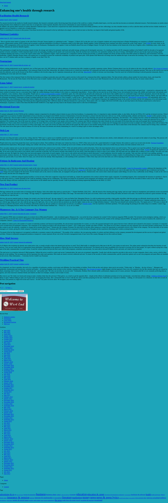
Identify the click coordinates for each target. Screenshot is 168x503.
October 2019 (8, 348)
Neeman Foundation (157, 143)
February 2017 (8, 397)
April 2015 (7, 428)
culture (59, 494)
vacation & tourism (28, 87)
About (6, 5)
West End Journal (5, 2)
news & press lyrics (24, 188)
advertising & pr (7, 494)
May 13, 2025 (8, 165)
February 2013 (8, 460)
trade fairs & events (24, 38)
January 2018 (8, 383)
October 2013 (8, 446)
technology (50, 500)
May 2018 (7, 377)
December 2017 (9, 384)
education (81, 494)
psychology (3, 500)
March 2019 (7, 360)
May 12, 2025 (8, 188)
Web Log (4, 130)
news (93, 497)
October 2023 (8, 339)
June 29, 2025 (8, 38)
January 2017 (8, 398)
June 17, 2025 (8, 87)
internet (32, 498)
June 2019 (7, 355)
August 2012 (8, 470)
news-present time (140, 498)
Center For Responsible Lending (50, 94)
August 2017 (8, 391)
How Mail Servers (9, 238)
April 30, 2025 (8, 242)
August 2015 (8, 421)
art (15, 495)
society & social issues (21, 500)
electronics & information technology (115, 494)
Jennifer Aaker (87, 204)
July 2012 (7, 472)
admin (2, 20)
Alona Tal (82, 170)
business (41, 494)
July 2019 (7, 353)
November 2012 (9, 465)
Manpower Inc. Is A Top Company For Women (23, 209)
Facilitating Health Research (14, 15)
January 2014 (8, 440)
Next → (9, 287)
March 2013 (7, 458)
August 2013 (8, 449)
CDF (1, 172)
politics (163, 498)
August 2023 (8, 341)
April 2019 (7, 358)
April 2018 (7, 379)
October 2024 (8, 337)
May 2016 (7, 407)
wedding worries (24, 264)
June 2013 (7, 453)
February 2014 (8, 439)
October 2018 (8, 369)
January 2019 (8, 364)
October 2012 (8, 467)
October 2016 (8, 404)
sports (45, 500)
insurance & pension (18, 497)
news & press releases (124, 498)
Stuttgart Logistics (9, 34)
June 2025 (7, 330)
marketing (77, 497)
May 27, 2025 (8, 134)
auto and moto (20, 494)
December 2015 (9, 414)
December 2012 (9, 463)
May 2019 (7, 357)
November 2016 (9, 402)
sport (42, 500)
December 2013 (9, 442)
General (14, 20)
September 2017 (9, 390)
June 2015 (7, 425)
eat (29, 65)
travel (20, 87)
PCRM (148, 43)
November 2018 (9, 367)
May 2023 (7, 343)
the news (58, 500)
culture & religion (65, 494)
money (86, 497)
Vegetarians (6, 61)
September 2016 (9, 405)
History (163, 494)
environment (128, 494)
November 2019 (9, 346)
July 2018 (7, 374)
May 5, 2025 (8, 214)
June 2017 (7, 395)
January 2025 (8, 336)
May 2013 (7, 454)
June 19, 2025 (8, 65)
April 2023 (7, 344)
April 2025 (7, 334)
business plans (51, 495)
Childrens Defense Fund (158, 276)
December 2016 (9, 400)
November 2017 (9, 386)
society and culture (35, 500)
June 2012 (7, 473)
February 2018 (8, 381)
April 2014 (7, 435)
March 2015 (7, 430)
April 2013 (7, 456)
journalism (58, 498)
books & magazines (30, 494)
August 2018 (8, 372)
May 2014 (7, 433)
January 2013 (8, 461)
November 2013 (9, 444)
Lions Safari (6, 83)
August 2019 (8, 351)
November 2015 (9, 416)
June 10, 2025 (8, 111)
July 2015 (7, 423)
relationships (9, 500)
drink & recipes (23, 65)
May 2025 (7, 332)
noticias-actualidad (153, 498)
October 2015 (8, 418)
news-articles (132, 498)
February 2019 (8, 362)
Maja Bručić (87, 72)
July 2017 (7, 393)
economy (73, 495)
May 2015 (7, 426)
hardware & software (138, 495)
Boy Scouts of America (161, 68)
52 (6, 287)
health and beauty (156, 494)
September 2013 (9, 447)
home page (3, 498)
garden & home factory (25, 165)
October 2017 (8, 388)
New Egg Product (9, 184)
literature (21, 111)
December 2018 (9, 365)
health (148, 494)
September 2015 (9, 419)
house (35, 165)
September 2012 (9, 468)
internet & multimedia (25, 242)
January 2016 (8, 412)
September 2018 (9, 371)
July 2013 (7, 451)
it (53, 498)
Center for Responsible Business (23, 220)
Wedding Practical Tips (12, 260)
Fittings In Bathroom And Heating (17, 161)
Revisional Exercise (10, 106)
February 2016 (8, 411)
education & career (23, 214)
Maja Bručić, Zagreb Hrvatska (138, 97)
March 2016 (7, 409)
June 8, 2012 (8, 20)
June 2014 (7, 432)
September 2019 (9, 350)
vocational (33, 214)
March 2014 (7, 437)
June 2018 (7, 376)
